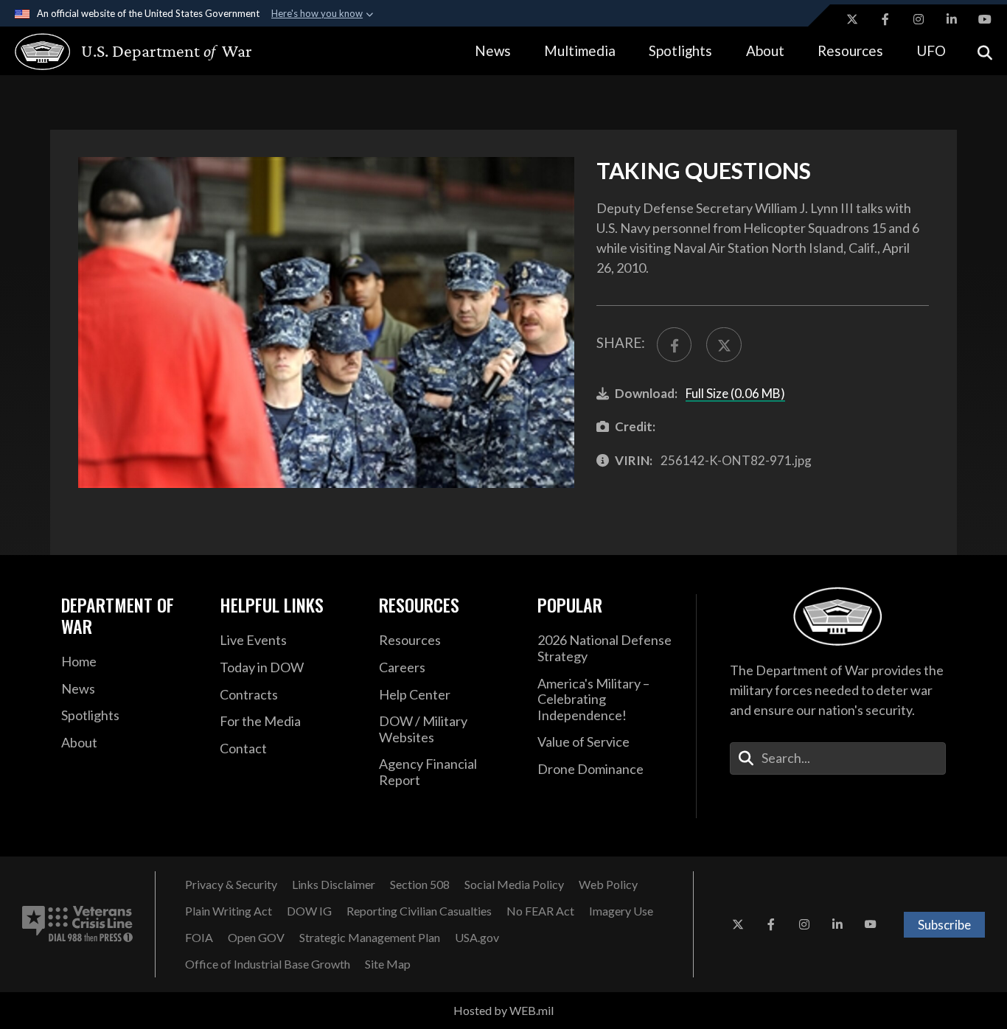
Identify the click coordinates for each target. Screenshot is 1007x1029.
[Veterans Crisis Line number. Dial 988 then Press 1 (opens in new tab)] (77, 924)
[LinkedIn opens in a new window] (952, 19)
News (493, 50)
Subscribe (944, 924)
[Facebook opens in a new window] (885, 19)
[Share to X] (723, 344)
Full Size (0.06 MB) (735, 393)
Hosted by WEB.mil (503, 1010)
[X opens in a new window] (852, 19)
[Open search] (985, 51)
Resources (850, 50)
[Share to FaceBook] (674, 344)
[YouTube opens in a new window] (985, 19)
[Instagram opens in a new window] (918, 19)
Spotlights (680, 50)
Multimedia (580, 50)
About (765, 50)
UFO (931, 50)
